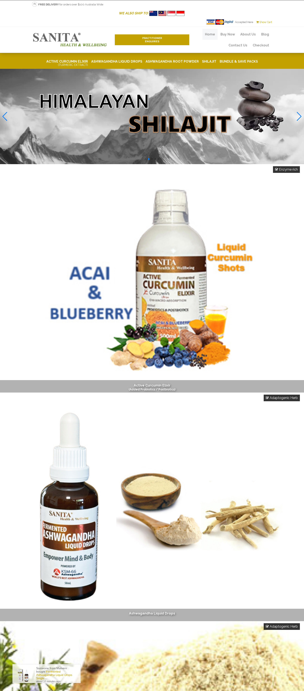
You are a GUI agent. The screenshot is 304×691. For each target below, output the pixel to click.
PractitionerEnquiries (152, 40)
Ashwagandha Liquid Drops (116, 61)
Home (210, 34)
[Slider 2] (152, 116)
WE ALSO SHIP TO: (134, 13)
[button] (145, 159)
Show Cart (265, 22)
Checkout (261, 45)
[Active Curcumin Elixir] (152, 278)
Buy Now (227, 34)
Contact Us (238, 45)
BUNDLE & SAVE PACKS (239, 61)
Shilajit (209, 61)
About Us (248, 34)
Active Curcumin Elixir (67, 63)
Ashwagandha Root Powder (172, 61)
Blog (265, 34)
